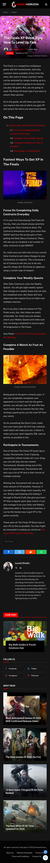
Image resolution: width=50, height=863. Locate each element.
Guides (10, 53)
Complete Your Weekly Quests (28, 138)
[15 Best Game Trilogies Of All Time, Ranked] (25, 780)
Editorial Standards (24, 853)
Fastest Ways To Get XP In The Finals (27, 125)
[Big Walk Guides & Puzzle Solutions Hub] (25, 633)
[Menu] (4, 4)
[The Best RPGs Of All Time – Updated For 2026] (25, 816)
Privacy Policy (41, 853)
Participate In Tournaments (27, 151)
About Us (10, 853)
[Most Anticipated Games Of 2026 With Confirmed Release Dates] (25, 708)
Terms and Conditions (20, 856)
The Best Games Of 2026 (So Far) (23, 757)
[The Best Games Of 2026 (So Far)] (25, 744)
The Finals (9, 542)
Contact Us (36, 856)
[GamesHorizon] (25, 4)
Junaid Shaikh (17, 49)
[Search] (46, 4)
